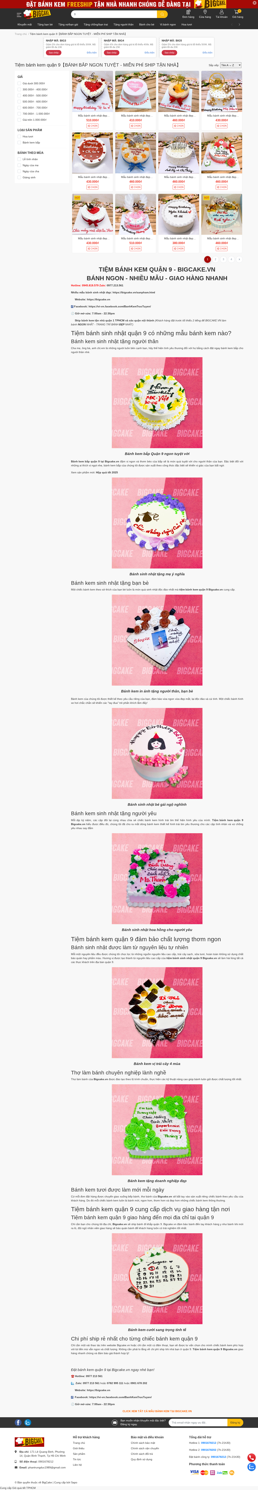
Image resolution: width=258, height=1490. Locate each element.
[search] (162, 14)
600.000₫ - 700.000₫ (35, 107)
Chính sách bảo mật (143, 1442)
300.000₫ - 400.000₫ (35, 89)
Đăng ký (235, 1422)
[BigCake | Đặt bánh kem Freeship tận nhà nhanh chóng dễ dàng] (37, 14)
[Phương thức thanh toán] (212, 1472)
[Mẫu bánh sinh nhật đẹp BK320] (135, 91)
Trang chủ (79, 1442)
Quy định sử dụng (141, 1459)
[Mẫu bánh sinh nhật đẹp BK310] (135, 214)
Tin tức (77, 1459)
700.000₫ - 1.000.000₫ (36, 113)
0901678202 (208, 1449)
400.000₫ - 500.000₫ (35, 95)
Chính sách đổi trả (142, 1453)
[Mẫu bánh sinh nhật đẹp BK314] (178, 152)
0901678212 (45, 1461)
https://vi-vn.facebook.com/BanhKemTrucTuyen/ (120, 306)
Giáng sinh (29, 177)
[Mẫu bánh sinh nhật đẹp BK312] (92, 214)
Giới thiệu (78, 1448)
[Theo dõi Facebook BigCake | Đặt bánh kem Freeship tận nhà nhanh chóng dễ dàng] (18, 1422)
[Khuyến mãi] (129, 4)
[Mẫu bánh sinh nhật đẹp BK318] (221, 91)
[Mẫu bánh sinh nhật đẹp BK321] (92, 91)
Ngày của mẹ (31, 165)
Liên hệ (77, 1464)
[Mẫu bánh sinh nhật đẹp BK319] (178, 91)
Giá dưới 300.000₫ (34, 83)
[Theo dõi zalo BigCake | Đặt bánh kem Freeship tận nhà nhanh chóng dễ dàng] (27, 1422)
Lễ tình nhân (30, 159)
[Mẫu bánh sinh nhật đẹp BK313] (221, 152)
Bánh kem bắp (31, 142)
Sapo (74, 1482)
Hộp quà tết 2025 (107, 472)
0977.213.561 (115, 285)
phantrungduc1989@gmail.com (47, 1467)
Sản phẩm (79, 1453)
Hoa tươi (28, 136)
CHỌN (94, 125)
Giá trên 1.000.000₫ (34, 119)
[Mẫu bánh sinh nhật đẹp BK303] (221, 214)
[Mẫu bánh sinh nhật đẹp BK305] (178, 214)
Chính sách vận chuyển (145, 1448)
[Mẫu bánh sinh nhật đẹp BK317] (92, 152)
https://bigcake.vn (98, 299)
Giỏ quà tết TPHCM (24, 1487)
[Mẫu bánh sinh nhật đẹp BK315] (135, 152)
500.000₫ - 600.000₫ (35, 101)
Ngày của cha (31, 171)
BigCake (47, 1482)
